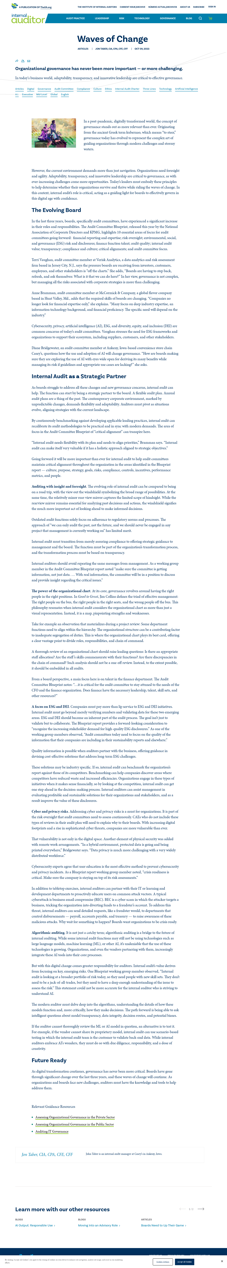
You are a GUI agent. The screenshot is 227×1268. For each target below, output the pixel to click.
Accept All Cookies (184, 1261)
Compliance (83, 88)
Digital (30, 88)
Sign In (212, 6)
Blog (189, 18)
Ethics (108, 88)
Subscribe (198, 7)
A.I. (17, 94)
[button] (189, 1209)
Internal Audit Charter (127, 88)
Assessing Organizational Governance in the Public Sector (74, 1124)
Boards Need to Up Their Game (162, 1225)
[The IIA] (31, 7)
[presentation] (182, 1209)
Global (54, 94)
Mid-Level (41, 94)
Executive (27, 94)
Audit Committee (64, 88)
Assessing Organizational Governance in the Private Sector (75, 1117)
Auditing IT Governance (51, 1131)
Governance (168, 18)
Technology (142, 18)
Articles (19, 88)
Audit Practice (75, 18)
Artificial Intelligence (186, 88)
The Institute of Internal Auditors (97, 7)
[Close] (222, 1261)
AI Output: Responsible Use (34, 1225)
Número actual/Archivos (162, 7)
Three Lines (149, 88)
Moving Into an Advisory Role (98, 1225)
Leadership (102, 18)
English (65, 94)
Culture (97, 88)
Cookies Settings (162, 1261)
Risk (121, 18)
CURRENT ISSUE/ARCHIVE (132, 7)
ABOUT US (185, 7)
